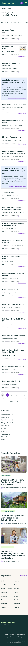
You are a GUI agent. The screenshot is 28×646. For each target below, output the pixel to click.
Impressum (23, 637)
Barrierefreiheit (21, 634)
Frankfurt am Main (6, 588)
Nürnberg (17, 603)
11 (25, 395)
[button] (21, 3)
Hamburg (17, 581)
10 (20, 395)
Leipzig (16, 592)
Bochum (16, 607)
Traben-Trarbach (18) (7, 420)
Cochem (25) (5, 417)
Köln (15, 585)
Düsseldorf (4, 592)
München (4, 585)
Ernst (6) (3, 428)
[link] (14, 35)
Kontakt (6, 634)
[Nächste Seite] (25, 398)
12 (3, 398)
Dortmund (4, 596)
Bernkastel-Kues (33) (7, 414)
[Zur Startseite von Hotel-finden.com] (8, 3)
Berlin (2, 581)
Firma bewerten (22, 39)
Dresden (16, 600)
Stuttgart (16, 588)
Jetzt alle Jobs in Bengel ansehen (17, 98)
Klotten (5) (4, 440)
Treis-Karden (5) (5, 434)
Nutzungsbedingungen (9, 637)
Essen (16, 596)
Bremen (3, 600)
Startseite (3, 8)
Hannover (4, 603)
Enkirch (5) (4, 437)
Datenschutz (13, 634)
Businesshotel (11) (16, 22)
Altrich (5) (4, 431)
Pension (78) (4, 22)
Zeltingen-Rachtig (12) (7, 423)
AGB (18, 637)
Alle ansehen (23, 575)
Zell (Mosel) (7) (5, 425)
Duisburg (3, 607)
